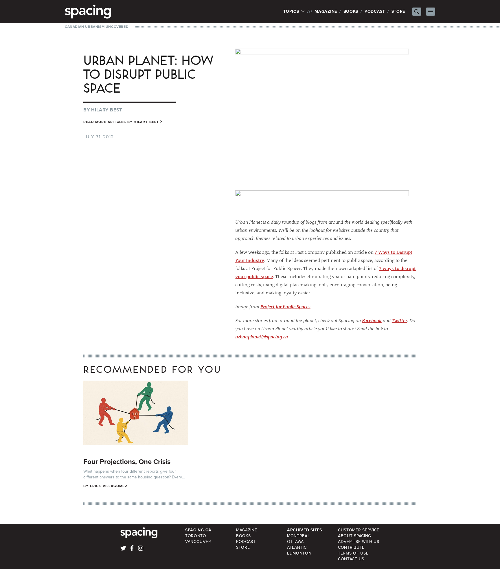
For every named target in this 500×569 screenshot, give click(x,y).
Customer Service (358, 530)
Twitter (399, 320)
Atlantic (297, 547)
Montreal (298, 536)
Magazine (326, 11)
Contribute (351, 547)
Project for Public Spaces (285, 306)
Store (398, 11)
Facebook (372, 320)
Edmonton (299, 553)
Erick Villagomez (108, 486)
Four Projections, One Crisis (126, 461)
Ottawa (295, 542)
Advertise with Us (358, 542)
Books (351, 11)
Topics (291, 11)
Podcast (375, 11)
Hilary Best (106, 110)
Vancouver (198, 542)
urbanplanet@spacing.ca (261, 336)
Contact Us (351, 559)
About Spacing (354, 536)
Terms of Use (353, 553)
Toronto (195, 536)
